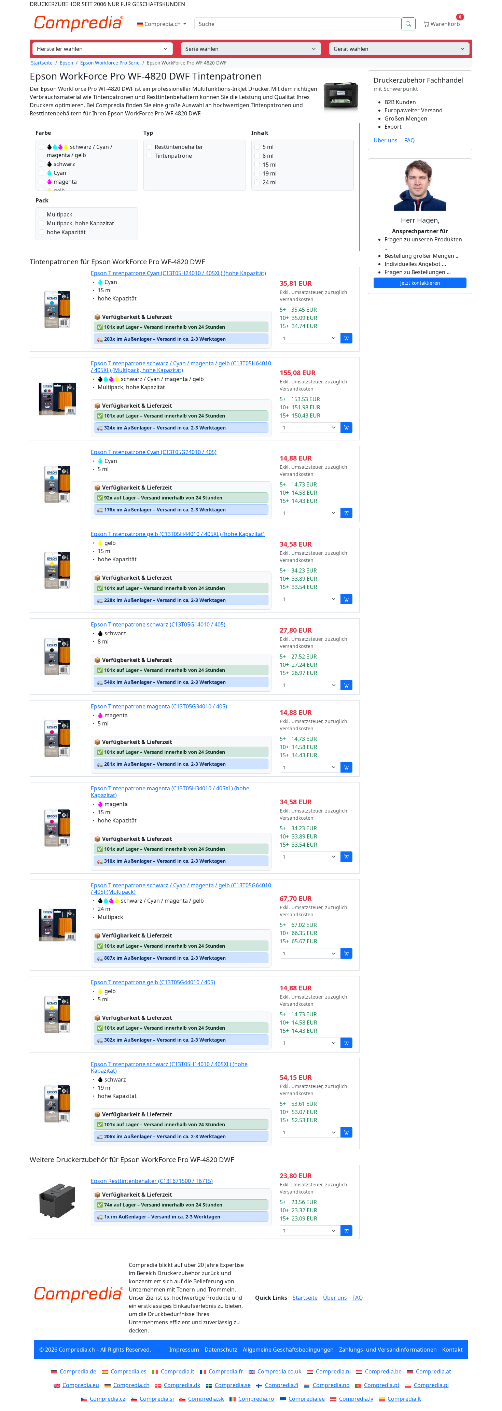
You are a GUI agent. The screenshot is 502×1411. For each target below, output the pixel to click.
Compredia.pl (431, 1385)
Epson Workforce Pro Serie (110, 62)
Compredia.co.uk (279, 1371)
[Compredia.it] (156, 1371)
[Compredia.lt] (383, 1399)
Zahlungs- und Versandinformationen (388, 1349)
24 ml (270, 182)
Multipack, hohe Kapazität (80, 223)
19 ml (270, 173)
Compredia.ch (162, 24)
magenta (65, 181)
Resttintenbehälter (179, 147)
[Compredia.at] (411, 1371)
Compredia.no (331, 1385)
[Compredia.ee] (284, 1399)
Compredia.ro (256, 1398)
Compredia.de (78, 1371)
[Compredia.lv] (334, 1399)
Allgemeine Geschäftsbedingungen (288, 1349)
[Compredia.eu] (58, 1385)
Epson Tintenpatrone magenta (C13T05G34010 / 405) (159, 706)
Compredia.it (177, 1371)
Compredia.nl (333, 1371)
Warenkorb (445, 22)
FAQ (409, 140)
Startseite (42, 62)
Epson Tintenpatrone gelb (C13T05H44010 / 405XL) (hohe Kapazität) (178, 534)
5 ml (268, 147)
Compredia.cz (107, 1398)
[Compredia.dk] (159, 1385)
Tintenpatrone (173, 155)
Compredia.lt (404, 1398)
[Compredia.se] (210, 1385)
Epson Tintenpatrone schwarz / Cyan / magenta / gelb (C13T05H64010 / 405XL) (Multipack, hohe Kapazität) (181, 366)
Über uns (386, 140)
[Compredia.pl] (409, 1385)
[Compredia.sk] (183, 1399)
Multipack (59, 214)
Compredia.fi (281, 1385)
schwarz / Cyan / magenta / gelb (79, 151)
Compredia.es (129, 1371)
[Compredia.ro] (233, 1399)
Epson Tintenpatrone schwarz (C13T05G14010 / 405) (158, 624)
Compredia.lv (356, 1398)
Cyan (60, 173)
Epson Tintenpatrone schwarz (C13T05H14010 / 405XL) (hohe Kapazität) (169, 1067)
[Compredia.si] (135, 1399)
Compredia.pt (382, 1385)
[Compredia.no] (308, 1385)
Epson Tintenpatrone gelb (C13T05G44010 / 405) (153, 982)
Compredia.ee (307, 1398)
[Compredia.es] (106, 1371)
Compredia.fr (226, 1371)
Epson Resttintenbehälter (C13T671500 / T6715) (152, 1181)
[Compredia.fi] (260, 1385)
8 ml (268, 155)
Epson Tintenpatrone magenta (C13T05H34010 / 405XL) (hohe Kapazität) (170, 792)
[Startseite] (78, 1294)
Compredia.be (383, 1371)
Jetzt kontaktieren (420, 283)
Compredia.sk (206, 1398)
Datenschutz (221, 1349)
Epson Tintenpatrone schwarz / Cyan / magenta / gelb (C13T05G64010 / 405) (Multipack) (181, 888)
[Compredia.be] (360, 1371)
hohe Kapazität (66, 232)
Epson (66, 62)
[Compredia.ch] (108, 1385)
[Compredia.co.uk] (253, 1371)
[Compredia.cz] (85, 1399)
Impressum (184, 1349)
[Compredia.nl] (311, 1371)
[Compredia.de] (55, 1371)
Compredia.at (433, 1371)
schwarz (64, 164)
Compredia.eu (80, 1385)
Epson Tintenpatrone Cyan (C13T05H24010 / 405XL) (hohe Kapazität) (178, 273)
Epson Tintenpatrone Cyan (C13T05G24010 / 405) (154, 452)
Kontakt (452, 1349)
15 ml (270, 164)
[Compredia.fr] (204, 1371)
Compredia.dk (182, 1385)
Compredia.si (157, 1398)
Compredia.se (233, 1385)
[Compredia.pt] (359, 1385)
